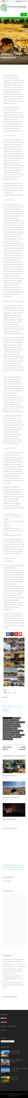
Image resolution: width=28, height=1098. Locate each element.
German (6, 1)
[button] (10, 642)
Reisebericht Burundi (16, 961)
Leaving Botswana (18, 706)
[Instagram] (22, 1)
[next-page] (4, 1086)
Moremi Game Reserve (10, 819)
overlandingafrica (14, 732)
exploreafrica (6, 726)
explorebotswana (16, 726)
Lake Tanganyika (20, 966)
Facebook (3, 1030)
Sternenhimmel (17, 737)
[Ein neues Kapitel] (5, 1051)
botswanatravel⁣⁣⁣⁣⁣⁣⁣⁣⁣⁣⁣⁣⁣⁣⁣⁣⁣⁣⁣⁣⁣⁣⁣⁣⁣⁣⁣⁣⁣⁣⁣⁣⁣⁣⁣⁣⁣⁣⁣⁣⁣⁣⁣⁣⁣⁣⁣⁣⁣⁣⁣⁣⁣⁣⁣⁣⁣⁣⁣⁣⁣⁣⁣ (20, 722)
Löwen (15, 728)
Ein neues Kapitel (16, 1051)
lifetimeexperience (7, 728)
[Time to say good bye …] (5, 1060)
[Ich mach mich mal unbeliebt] (5, 1068)
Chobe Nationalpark (8, 724)
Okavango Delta (19, 730)
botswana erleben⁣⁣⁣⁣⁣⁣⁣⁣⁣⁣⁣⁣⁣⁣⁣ (14, 720)
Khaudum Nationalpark (8, 706)
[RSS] (24, 1)
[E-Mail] (26, 1)
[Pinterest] (20, 1)
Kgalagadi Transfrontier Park (11, 797)
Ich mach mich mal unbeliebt (19, 1068)
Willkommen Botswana (10, 775)
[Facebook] (16, 1)
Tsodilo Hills (14, 1077)
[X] (18, 1)
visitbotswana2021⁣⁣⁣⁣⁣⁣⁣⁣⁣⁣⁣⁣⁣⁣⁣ (7, 739)
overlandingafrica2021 (8, 735)
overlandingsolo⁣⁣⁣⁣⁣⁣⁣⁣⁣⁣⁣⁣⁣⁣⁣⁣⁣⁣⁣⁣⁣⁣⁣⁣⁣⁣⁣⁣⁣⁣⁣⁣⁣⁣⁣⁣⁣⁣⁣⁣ (7, 737)
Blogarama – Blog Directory (8, 1026)
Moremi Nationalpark (8, 730)
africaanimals (16, 718)
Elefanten (17, 724)
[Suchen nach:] (15, 14)
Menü (4, 18)
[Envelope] (20, 634)
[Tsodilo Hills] (5, 1077)
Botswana (3, 51)
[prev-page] (2, 1086)
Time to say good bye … (17, 1060)
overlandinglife (20, 735)
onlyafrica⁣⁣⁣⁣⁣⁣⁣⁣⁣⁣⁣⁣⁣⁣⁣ (6, 732)
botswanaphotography (9, 722)
